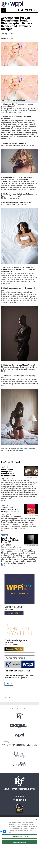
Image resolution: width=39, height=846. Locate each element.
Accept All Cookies (19, 842)
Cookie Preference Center (19, 836)
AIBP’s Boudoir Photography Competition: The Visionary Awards (8, 472)
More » (7, 698)
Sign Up (9, 684)
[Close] (36, 819)
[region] (19, 831)
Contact (13, 789)
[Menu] (3, 10)
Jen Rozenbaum (21, 449)
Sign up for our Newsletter (17, 671)
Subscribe (22, 789)
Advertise (31, 789)
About (6, 789)
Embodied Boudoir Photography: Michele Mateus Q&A (10, 540)
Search (35, 10)
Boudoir (5, 467)
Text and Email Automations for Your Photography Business (10, 510)
